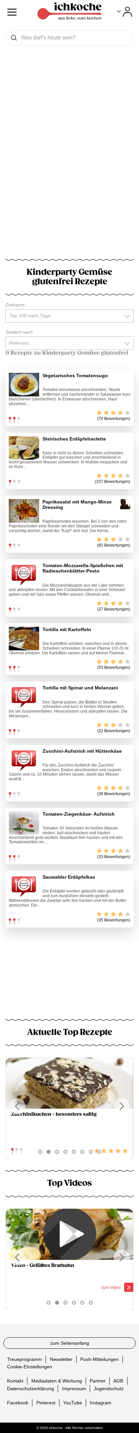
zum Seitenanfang (69, 1343)
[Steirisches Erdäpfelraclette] (24, 448)
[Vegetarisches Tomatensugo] (24, 384)
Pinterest (45, 1402)
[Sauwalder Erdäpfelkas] (24, 886)
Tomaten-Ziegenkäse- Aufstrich (79, 814)
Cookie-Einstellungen (29, 1366)
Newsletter (61, 1359)
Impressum (74, 1388)
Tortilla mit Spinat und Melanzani (80, 687)
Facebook (17, 1402)
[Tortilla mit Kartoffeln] (24, 638)
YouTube (72, 1402)
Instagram (100, 1402)
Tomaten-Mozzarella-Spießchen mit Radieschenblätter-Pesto (83, 568)
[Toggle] (124, 12)
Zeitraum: (15, 304)
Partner (98, 1380)
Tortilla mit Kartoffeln (67, 629)
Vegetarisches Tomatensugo (75, 375)
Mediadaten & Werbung (56, 1380)
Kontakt (15, 1380)
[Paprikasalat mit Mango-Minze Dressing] (24, 511)
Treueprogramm (24, 1359)
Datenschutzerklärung (30, 1388)
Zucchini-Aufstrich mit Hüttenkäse (82, 751)
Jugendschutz (108, 1388)
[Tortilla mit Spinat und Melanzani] (24, 697)
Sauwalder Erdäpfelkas (69, 877)
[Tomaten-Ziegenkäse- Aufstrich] (24, 823)
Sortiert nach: (19, 332)
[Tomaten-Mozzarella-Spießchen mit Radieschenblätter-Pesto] (24, 574)
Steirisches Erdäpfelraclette (74, 439)
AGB (118, 1380)
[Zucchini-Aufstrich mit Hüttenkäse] (24, 760)
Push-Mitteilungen (99, 1359)
